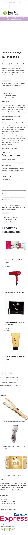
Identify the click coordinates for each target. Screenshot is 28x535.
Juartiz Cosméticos (10, 489)
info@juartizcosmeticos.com (11, 380)
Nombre (4, 193)
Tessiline (16, 492)
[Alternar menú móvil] (25, 11)
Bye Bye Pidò (17, 85)
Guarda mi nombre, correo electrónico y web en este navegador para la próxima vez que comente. (13, 207)
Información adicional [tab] (10, 95)
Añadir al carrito (6, 81)
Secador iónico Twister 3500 (14, 292)
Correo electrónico (7, 199)
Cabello (16, 83)
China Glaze (23, 485)
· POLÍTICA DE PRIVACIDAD (7, 501)
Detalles (7, 256)
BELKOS (2, 485)
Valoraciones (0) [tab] (9, 97)
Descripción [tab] (8, 93)
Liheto (19, 489)
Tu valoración (6, 179)
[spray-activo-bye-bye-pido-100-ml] (14, 36)
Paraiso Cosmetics (5, 492)
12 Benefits (3, 483)
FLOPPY (2, 489)
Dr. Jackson (17, 487)
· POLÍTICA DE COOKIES (7, 506)
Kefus (16, 489)
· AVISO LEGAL (4, 499)
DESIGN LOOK (10, 487)
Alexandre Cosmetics (20, 483)
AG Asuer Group (10, 483)
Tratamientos (5, 85)
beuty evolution (9, 485)
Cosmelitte (2, 487)
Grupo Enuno (11, 526)
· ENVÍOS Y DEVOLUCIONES (8, 503)
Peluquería (21, 83)
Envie (22, 487)
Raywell (12, 492)
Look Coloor (25, 489)
